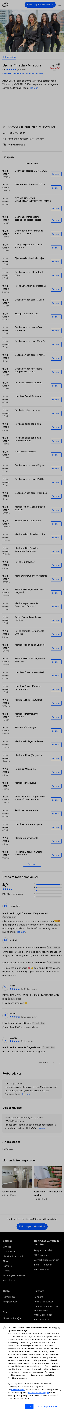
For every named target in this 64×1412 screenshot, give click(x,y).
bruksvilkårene (18, 1389)
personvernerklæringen (38, 1392)
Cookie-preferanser (48, 1406)
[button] (59, 1328)
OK (29, 1406)
